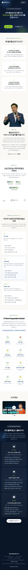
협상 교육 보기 (8, 26)
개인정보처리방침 (14, 561)
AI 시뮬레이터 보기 (19, 26)
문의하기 (23, 2)
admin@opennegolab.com (20, 563)
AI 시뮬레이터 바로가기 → (14, 520)
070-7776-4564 (9, 563)
